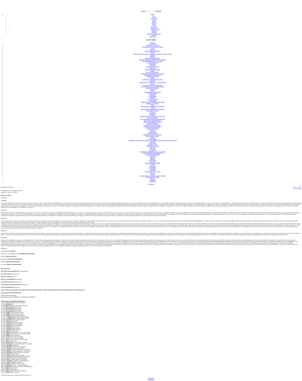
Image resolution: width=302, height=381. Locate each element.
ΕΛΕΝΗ (152, 164)
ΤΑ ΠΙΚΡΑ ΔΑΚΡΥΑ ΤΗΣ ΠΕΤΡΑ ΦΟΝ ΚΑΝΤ (152, 116)
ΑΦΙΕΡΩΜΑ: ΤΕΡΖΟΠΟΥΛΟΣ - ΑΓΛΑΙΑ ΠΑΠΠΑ (152, 82)
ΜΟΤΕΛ (152, 178)
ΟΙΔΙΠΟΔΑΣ (152, 181)
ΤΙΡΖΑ (152, 105)
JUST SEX (152, 50)
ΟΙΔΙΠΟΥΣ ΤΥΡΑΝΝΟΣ (152, 45)
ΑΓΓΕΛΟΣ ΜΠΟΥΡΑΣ (153, 62)
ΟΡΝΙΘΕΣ (152, 170)
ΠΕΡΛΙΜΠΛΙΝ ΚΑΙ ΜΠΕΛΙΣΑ (152, 92)
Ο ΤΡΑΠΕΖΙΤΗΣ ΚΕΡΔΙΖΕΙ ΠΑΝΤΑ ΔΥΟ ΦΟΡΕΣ (152, 152)
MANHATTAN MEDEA (152, 88)
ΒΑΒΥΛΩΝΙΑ (152, 160)
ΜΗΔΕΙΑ (152, 130)
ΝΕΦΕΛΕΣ (153, 65)
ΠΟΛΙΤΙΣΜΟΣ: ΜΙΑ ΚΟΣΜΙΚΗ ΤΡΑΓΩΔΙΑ (152, 106)
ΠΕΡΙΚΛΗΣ (152, 64)
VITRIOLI (152, 89)
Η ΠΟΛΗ (152, 112)
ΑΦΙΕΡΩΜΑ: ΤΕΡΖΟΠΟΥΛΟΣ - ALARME (152, 74)
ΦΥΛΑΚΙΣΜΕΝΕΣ (153, 133)
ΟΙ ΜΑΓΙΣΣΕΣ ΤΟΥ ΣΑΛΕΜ (152, 171)
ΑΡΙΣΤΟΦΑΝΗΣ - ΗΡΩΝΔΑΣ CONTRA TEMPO (153, 176)
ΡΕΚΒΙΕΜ (152, 180)
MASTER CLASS (152, 144)
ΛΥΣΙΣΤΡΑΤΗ (152, 132)
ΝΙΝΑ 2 (153, 84)
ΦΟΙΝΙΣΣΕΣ (152, 167)
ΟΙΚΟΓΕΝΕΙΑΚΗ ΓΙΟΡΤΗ (152, 127)
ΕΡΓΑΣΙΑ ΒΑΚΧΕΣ (152, 123)
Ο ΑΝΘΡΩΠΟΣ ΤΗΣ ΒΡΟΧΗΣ (152, 75)
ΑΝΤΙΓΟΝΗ (152, 156)
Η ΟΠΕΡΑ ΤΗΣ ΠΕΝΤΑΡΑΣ (152, 125)
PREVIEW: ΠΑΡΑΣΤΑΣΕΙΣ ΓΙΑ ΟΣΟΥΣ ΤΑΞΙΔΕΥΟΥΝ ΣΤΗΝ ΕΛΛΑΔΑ (152, 54)
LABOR (152, 174)
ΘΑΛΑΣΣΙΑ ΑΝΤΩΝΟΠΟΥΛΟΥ (152, 120)
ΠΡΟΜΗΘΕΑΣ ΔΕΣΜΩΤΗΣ (152, 163)
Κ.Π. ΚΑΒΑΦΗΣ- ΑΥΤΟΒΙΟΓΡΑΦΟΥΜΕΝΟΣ (152, 119)
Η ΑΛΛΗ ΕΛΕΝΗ (152, 99)
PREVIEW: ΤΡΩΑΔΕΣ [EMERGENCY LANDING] (152, 59)
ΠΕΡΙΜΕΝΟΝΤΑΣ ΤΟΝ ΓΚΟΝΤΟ (152, 135)
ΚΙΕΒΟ (153, 71)
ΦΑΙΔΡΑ (152, 52)
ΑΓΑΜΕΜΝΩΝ (152, 93)
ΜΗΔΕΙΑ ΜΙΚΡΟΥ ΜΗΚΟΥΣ (153, 51)
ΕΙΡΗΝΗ (152, 55)
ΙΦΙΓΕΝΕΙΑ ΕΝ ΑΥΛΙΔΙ (152, 67)
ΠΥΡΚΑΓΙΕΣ (152, 143)
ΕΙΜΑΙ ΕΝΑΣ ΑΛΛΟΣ (153, 103)
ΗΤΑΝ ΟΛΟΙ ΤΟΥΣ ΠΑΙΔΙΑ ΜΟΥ (152, 126)
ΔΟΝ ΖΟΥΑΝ (152, 150)
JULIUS (152, 91)
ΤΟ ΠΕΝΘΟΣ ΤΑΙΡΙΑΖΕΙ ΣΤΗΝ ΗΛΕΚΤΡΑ (152, 86)
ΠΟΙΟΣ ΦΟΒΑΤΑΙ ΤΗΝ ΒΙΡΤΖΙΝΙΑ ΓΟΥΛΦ (152, 102)
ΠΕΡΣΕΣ (152, 137)
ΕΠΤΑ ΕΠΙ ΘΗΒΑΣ (152, 129)
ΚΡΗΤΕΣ (152, 57)
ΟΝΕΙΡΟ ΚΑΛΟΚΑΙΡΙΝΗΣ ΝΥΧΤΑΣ (153, 79)
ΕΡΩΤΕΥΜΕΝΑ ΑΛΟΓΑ (152, 136)
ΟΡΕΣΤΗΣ (152, 142)
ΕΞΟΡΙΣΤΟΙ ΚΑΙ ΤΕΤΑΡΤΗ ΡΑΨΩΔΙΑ (152, 47)
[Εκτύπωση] (296, 188)
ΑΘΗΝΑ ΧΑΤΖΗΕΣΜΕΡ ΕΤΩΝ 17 (152, 122)
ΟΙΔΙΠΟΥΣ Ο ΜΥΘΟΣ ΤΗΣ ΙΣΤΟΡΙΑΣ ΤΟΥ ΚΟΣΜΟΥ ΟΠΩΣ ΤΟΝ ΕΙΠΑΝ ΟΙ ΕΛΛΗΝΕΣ (152, 140)
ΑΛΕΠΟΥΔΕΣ (152, 101)
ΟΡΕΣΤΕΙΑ (153, 149)
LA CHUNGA (152, 44)
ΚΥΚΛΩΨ (152, 95)
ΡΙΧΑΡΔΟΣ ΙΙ (152, 113)
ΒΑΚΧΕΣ (152, 81)
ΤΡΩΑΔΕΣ (152, 42)
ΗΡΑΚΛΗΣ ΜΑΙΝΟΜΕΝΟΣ (152, 58)
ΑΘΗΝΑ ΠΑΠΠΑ (152, 118)
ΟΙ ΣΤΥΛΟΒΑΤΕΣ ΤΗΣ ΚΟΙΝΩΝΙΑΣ (152, 153)
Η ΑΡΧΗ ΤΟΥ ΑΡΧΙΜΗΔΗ (152, 154)
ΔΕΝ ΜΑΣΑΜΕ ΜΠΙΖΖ (152, 72)
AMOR (153, 108)
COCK (152, 48)
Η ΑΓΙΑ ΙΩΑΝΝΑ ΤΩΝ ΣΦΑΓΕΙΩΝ (152, 85)
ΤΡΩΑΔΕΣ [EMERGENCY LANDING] (152, 61)
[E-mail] (300, 188)
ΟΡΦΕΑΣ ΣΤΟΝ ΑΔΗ (152, 76)
